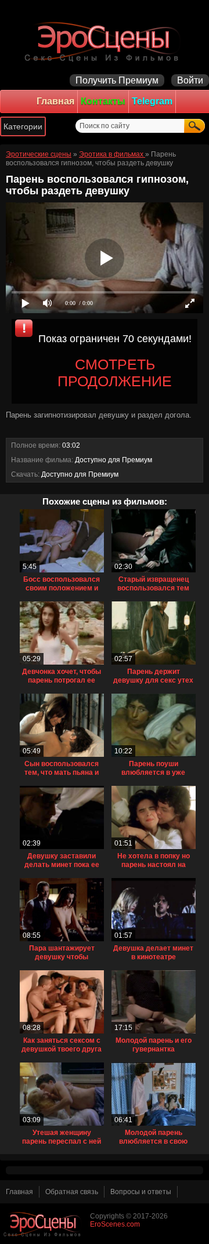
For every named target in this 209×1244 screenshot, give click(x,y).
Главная (55, 101)
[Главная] (104, 40)
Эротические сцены (38, 154)
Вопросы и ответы (140, 1192)
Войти (190, 80)
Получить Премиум (116, 80)
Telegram (152, 101)
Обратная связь (71, 1192)
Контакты (103, 101)
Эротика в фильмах (112, 154)
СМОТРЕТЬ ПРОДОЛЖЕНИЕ (114, 372)
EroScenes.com (115, 1224)
